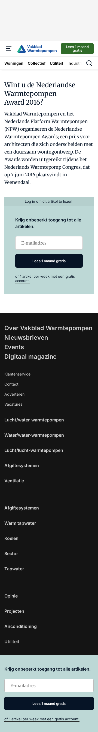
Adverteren (14, 394)
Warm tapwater (20, 523)
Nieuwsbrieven (26, 337)
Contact (11, 384)
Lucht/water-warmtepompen (34, 420)
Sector (11, 553)
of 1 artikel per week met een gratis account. (41, 719)
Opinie (11, 596)
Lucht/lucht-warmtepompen (33, 450)
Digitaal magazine (30, 356)
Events (14, 347)
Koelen (11, 538)
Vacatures (13, 404)
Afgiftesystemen (21, 465)
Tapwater (14, 568)
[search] (89, 63)
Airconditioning (20, 626)
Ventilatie (14, 480)
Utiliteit (11, 641)
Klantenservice (17, 374)
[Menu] (8, 48)
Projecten (14, 611)
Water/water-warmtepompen (34, 435)
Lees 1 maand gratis (77, 48)
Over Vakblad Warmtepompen (48, 327)
